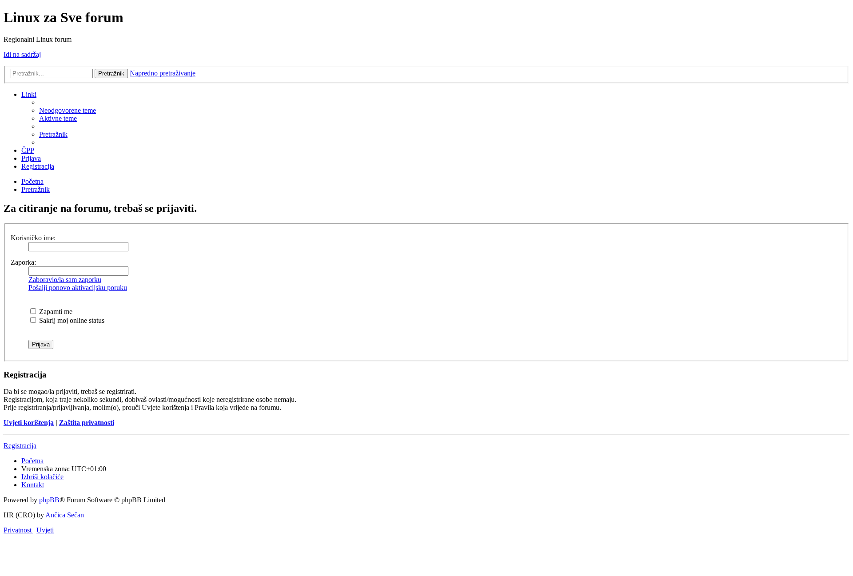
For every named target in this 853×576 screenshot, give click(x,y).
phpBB (49, 500)
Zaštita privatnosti (86, 422)
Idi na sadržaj (22, 54)
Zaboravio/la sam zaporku (64, 279)
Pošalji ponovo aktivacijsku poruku (77, 287)
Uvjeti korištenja (29, 422)
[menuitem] (67, 110)
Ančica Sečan (64, 515)
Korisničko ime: (33, 238)
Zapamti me (54, 311)
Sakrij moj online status (70, 320)
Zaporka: (23, 262)
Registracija (20, 445)
